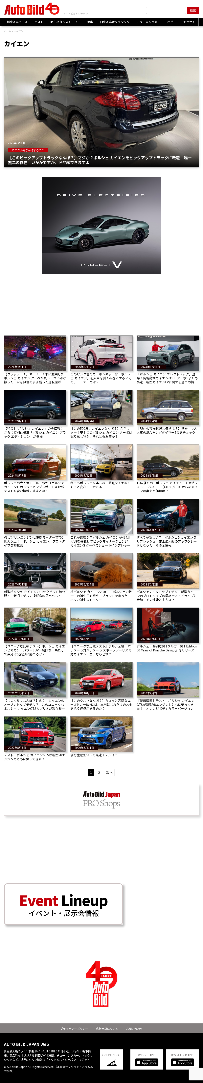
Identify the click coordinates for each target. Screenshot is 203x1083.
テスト (38, 22)
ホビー (171, 22)
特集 (90, 22)
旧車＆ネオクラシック (115, 22)
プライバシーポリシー (74, 1029)
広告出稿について (107, 1029)
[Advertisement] (101, 301)
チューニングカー (148, 22)
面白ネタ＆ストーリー (65, 22)
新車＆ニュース (17, 22)
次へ (109, 772)
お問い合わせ (134, 1029)
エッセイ (189, 22)
